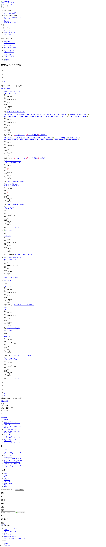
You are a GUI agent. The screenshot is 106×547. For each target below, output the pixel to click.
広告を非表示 (4, 401)
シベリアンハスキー (9, 208)
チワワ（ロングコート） (10, 359)
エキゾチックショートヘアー (12, 93)
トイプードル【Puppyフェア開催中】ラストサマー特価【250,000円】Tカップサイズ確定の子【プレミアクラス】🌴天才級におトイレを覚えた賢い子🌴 (46, 116)
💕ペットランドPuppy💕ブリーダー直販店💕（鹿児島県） (30, 135)
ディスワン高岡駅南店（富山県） (16, 181)
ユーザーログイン (9, 55)
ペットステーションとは (10, 528)
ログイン (18, 17)
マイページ (7, 17)
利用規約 (6, 530)
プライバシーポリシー (10, 531)
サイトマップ (7, 535)
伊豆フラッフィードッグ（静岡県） (24, 254)
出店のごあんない (9, 52)
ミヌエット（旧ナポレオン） (12, 185)
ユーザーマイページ (9, 43)
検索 (2, 510)
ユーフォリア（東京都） (13, 227)
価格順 (9, 88)
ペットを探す (7, 45)
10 (4, 81)
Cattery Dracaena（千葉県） (11, 277)
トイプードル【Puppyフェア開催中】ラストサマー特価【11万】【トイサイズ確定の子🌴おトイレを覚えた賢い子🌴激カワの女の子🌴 (41, 139)
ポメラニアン (7, 236)
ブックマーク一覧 (10, 32)
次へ (5, 83)
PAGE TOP (4, 524)
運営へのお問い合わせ (10, 536)
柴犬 (5, 309)
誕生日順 (3, 88)
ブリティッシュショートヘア (12, 162)
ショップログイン (9, 34)
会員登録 (12, 17)
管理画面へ (7, 41)
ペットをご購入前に (9, 14)
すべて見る (4, 417)
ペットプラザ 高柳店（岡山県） (16, 112)
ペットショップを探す (10, 12)
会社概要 (6, 533)
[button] (0, 545)
